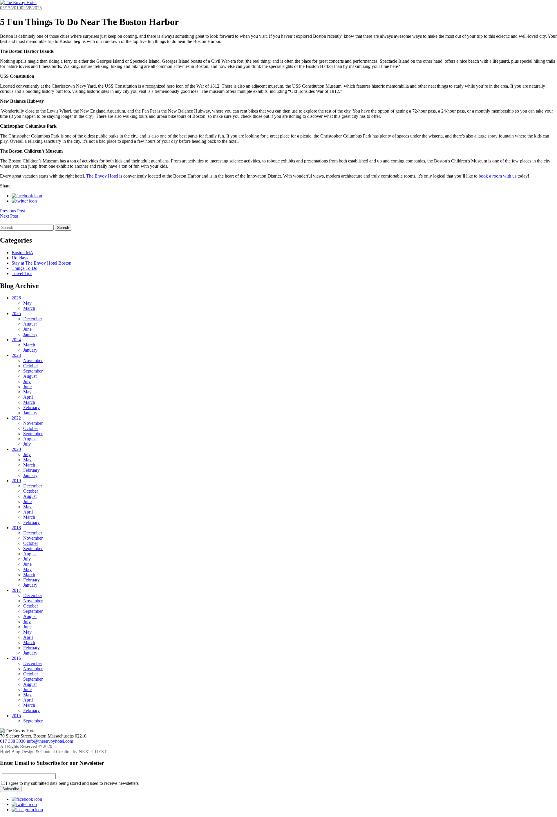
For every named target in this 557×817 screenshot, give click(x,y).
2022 (16, 417)
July (27, 381)
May (27, 303)
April (28, 397)
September (33, 370)
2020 (16, 449)
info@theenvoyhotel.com (50, 741)
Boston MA (22, 252)
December (32, 318)
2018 (16, 527)
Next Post (9, 216)
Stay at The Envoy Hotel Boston (41, 263)
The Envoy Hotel (102, 175)
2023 (16, 355)
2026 (16, 297)
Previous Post (12, 210)
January (30, 334)
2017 (16, 590)
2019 (16, 480)
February (31, 407)
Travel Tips (22, 273)
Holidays (20, 257)
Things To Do (24, 268)
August (30, 323)
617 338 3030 (13, 741)
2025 (16, 313)
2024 (16, 339)
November (33, 360)
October (30, 365)
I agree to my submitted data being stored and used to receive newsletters (72, 783)
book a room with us (497, 175)
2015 (16, 715)
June (27, 329)
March (29, 308)
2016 (16, 658)
